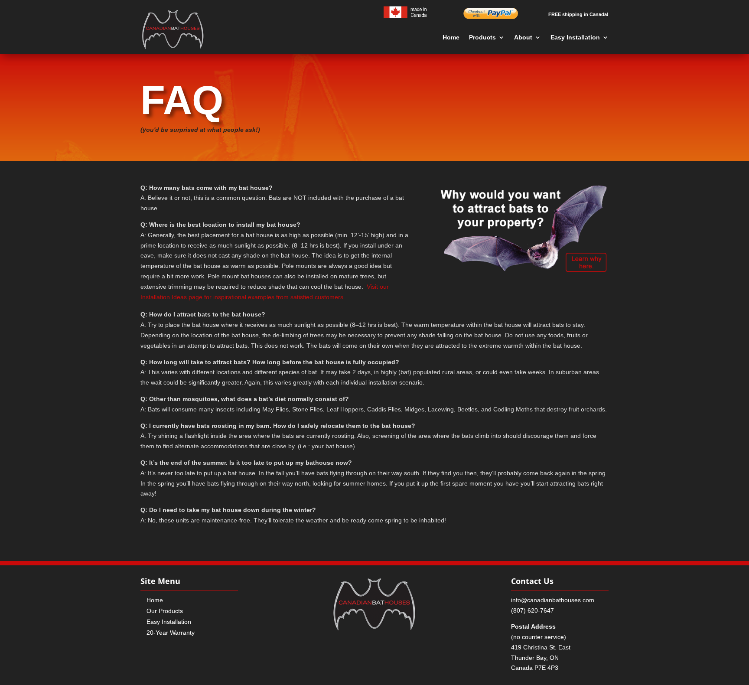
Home (451, 37)
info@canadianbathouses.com (552, 600)
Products (482, 37)
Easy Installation (575, 37)
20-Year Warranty (171, 632)
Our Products (165, 610)
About (523, 37)
